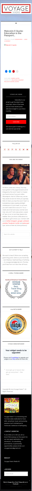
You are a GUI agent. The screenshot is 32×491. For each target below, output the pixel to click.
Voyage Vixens (16, 10)
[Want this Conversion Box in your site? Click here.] (29, 489)
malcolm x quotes (9, 81)
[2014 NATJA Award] (16, 324)
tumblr (17, 223)
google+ (20, 221)
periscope (26, 223)
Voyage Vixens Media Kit (12, 461)
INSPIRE (13, 78)
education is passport (18, 80)
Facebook (11, 223)
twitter (8, 221)
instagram (14, 221)
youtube (5, 223)
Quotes (17, 78)
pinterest (26, 221)
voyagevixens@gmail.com (12, 448)
